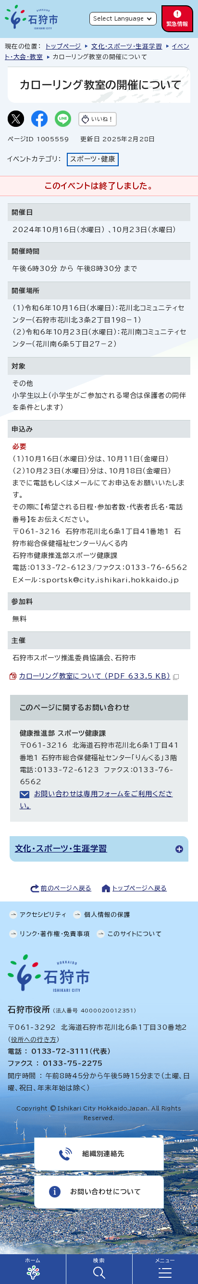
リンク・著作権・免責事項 (55, 934)
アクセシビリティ (43, 915)
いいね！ (102, 119)
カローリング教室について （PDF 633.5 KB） (95, 676)
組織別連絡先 (103, 1153)
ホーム (32, 1260)
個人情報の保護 (107, 915)
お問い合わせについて (105, 1191)
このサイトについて (134, 934)
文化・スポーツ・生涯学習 (126, 46)
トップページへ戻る (139, 888)
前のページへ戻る (66, 888)
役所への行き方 (34, 1040)
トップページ (63, 46)
